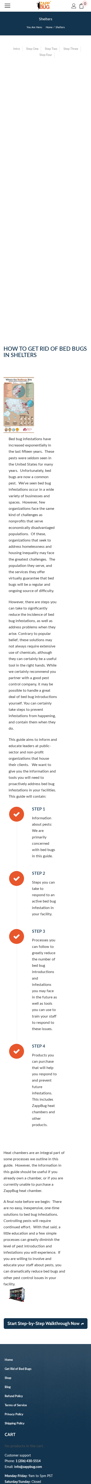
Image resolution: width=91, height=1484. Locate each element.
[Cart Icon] (81, 6)
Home (49, 27)
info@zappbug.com (28, 1467)
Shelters (45, 19)
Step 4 (38, 1046)
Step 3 (38, 931)
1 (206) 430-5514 (28, 1461)
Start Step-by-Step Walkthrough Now (43, 1323)
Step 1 (38, 809)
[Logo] (43, 5)
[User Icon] (73, 5)
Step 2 (38, 873)
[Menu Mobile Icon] (7, 6)
